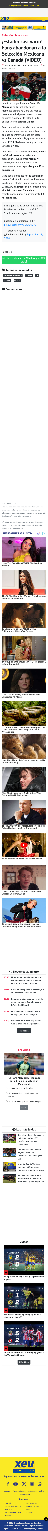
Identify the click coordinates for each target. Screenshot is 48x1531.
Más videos (24, 1362)
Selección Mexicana (13, 275)
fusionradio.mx (19, 1491)
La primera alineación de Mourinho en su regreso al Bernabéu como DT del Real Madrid (27, 1002)
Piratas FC (9, 1509)
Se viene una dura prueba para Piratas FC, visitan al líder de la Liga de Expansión (31, 1178)
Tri (37, 275)
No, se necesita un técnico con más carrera (23, 1095)
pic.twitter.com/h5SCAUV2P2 (20, 224)
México (7, 280)
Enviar (24, 1107)
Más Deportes (31, 1503)
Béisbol (8, 1515)
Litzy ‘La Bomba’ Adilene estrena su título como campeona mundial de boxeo (31, 1167)
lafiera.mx (32, 1491)
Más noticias (24, 1030)
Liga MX (8, 1503)
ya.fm (41, 1491)
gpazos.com (25, 1494)
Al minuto (30, 1512)
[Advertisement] (24, 398)
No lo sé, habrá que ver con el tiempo (24, 1101)
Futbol (29, 275)
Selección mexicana (13, 1512)
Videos (28, 1509)
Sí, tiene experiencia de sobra (20, 1088)
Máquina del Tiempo (34, 1506)
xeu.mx (7, 1491)
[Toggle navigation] (43, 19)
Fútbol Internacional (13, 1506)
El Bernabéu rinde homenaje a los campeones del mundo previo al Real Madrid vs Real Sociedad (26, 980)
